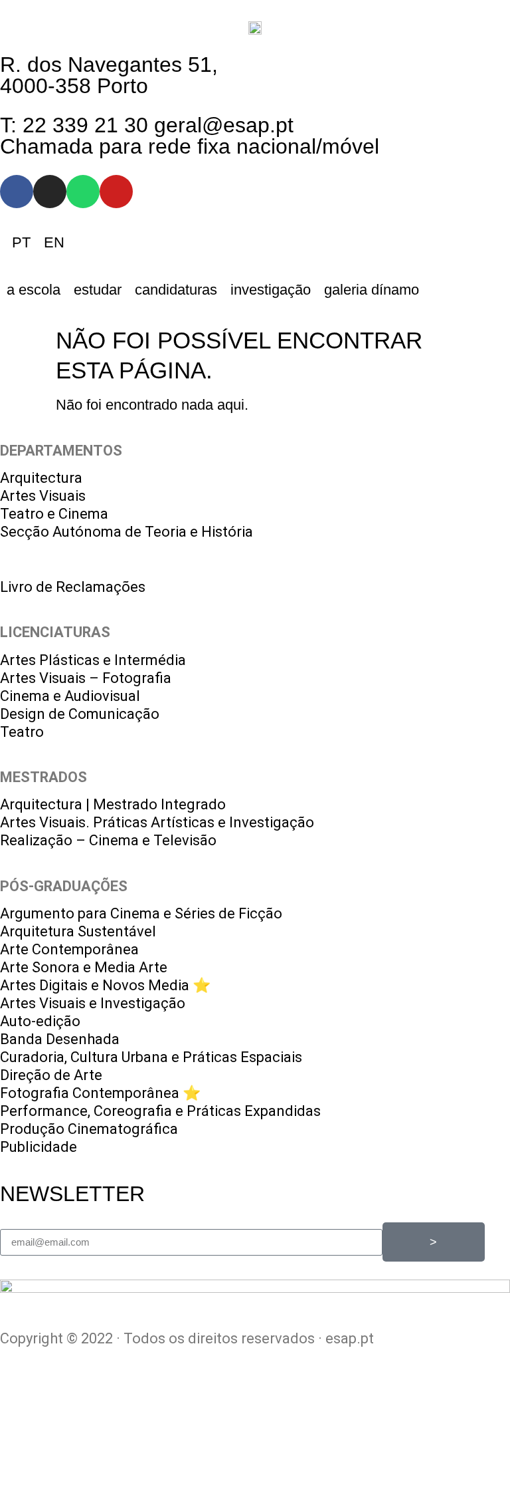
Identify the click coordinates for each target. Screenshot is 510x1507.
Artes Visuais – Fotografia (85, 678)
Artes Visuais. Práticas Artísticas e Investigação (157, 822)
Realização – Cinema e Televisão (108, 840)
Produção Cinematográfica (89, 1129)
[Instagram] (49, 191)
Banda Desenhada (60, 1039)
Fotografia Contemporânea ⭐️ (100, 1093)
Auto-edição (40, 1021)
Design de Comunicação (79, 714)
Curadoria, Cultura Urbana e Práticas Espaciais (151, 1057)
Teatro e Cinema (54, 513)
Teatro (22, 732)
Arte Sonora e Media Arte (83, 967)
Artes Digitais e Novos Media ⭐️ (105, 985)
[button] (33, 289)
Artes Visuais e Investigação (92, 1003)
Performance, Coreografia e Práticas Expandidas (160, 1111)
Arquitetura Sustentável (78, 931)
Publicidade (38, 1147)
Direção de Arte (51, 1075)
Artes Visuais (43, 495)
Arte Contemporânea (69, 949)
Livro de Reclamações (72, 587)
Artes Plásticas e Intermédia (93, 660)
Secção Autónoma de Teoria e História (126, 531)
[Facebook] (16, 191)
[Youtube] (116, 191)
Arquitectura (41, 478)
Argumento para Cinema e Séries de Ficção (141, 913)
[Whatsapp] (83, 191)
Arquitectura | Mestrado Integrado (113, 804)
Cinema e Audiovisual (70, 696)
